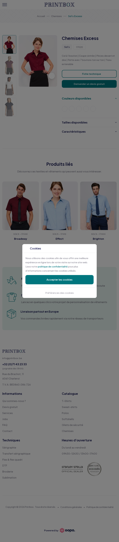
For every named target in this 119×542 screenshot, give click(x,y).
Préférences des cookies (59, 292)
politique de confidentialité (53, 266)
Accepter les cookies (59, 279)
